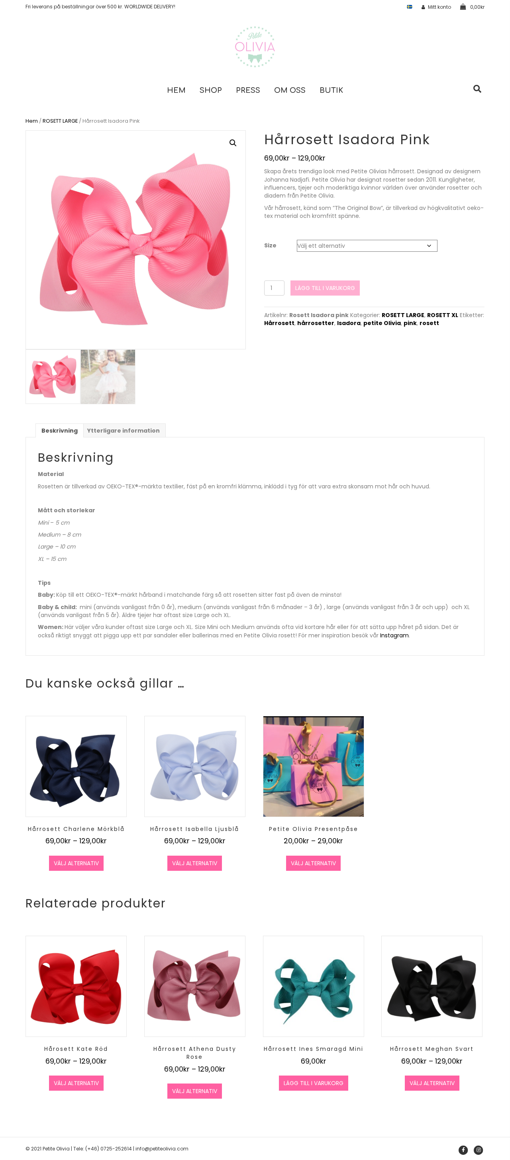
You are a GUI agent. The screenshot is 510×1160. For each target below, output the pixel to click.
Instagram (394, 635)
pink (410, 323)
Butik (331, 90)
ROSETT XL (442, 315)
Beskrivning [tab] (59, 431)
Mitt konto (439, 7)
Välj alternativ (76, 863)
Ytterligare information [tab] (123, 431)
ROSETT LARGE (60, 121)
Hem (176, 90)
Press (248, 90)
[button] (233, 143)
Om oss (290, 90)
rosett (429, 323)
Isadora (349, 323)
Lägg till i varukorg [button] (313, 1083)
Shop (211, 90)
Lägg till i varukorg (325, 288)
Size (270, 245)
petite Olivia (382, 323)
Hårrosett (279, 323)
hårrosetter (315, 323)
